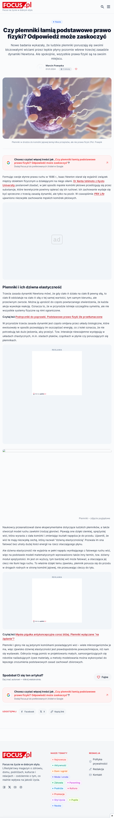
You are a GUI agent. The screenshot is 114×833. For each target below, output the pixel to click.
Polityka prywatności (100, 761)
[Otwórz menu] (108, 7)
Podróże (58, 788)
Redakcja (98, 769)
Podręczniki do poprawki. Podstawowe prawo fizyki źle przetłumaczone (59, 316)
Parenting (74, 782)
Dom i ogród (60, 771)
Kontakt (97, 774)
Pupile (74, 799)
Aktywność (60, 765)
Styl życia (59, 799)
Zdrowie (58, 782)
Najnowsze (60, 759)
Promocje (59, 794)
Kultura (73, 788)
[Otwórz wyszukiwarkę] (102, 6)
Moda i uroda (61, 777)
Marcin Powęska (55, 65)
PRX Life (99, 193)
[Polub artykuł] (76, 69)
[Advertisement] (57, 372)
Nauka (57, 805)
